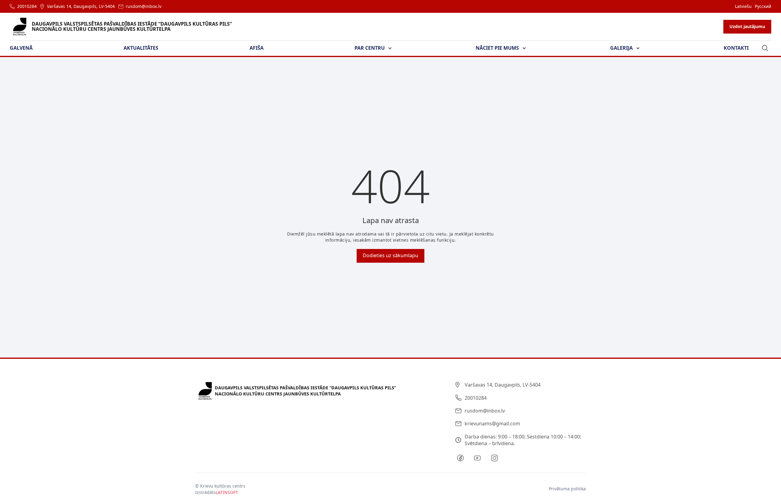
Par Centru (370, 48)
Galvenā (21, 48)
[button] (25, 48)
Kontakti (736, 48)
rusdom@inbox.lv (143, 6)
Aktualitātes (141, 48)
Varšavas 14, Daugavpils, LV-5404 (81, 6)
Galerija (621, 48)
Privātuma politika (567, 489)
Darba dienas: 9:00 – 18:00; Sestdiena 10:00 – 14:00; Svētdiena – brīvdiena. (523, 440)
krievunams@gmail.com (492, 423)
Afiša (257, 48)
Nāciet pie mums (497, 48)
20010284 (27, 6)
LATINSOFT (227, 492)
